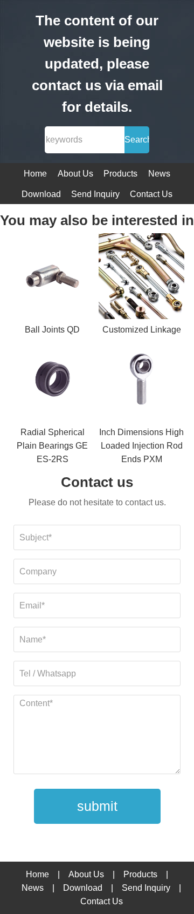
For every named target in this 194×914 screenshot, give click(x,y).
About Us (75, 173)
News (159, 173)
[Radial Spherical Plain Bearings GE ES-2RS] (52, 381)
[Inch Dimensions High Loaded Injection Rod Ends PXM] (141, 381)
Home (35, 173)
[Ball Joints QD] (52, 278)
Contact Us (151, 194)
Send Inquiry (95, 194)
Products (120, 173)
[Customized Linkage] (141, 278)
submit (97, 806)
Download (41, 194)
